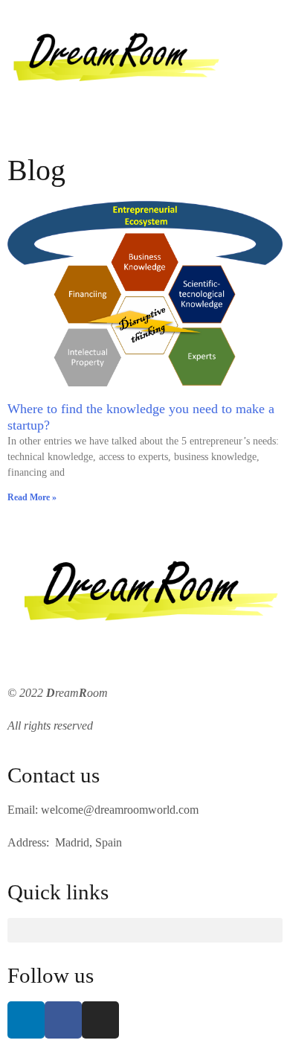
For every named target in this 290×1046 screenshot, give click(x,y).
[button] (145, 134)
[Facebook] (63, 1020)
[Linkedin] (26, 1020)
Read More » (32, 497)
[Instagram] (100, 1020)
